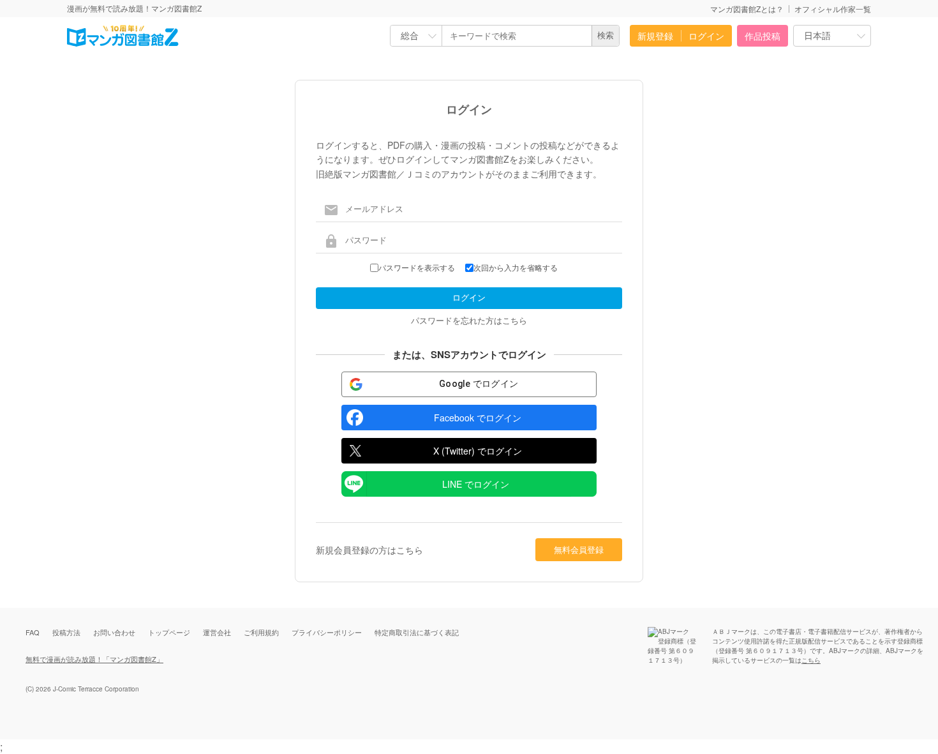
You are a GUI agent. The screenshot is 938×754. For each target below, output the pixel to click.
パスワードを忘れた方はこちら (469, 320)
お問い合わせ (114, 632)
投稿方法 (66, 632)
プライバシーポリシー (327, 632)
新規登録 (655, 35)
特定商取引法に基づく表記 (417, 632)
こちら (811, 660)
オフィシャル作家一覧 (832, 8)
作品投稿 (762, 35)
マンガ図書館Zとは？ (747, 8)
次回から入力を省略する (515, 268)
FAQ (33, 632)
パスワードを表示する (416, 268)
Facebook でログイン (477, 417)
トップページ (169, 632)
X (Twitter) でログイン (477, 450)
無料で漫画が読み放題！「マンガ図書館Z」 (94, 659)
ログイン (706, 35)
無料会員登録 (579, 549)
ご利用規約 (261, 632)
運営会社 (217, 632)
